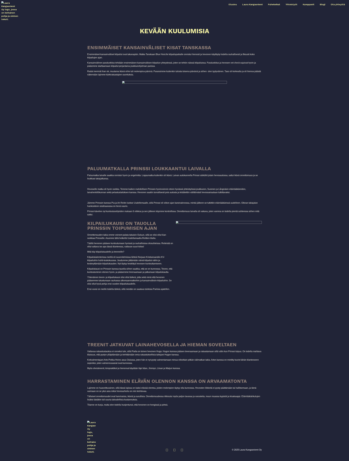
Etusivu (233, 4)
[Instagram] (167, 450)
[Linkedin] (182, 450)
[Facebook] (174, 450)
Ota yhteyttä (338, 4)
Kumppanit (308, 4)
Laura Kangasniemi (252, 4)
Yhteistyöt (291, 4)
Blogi (322, 4)
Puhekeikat (274, 4)
